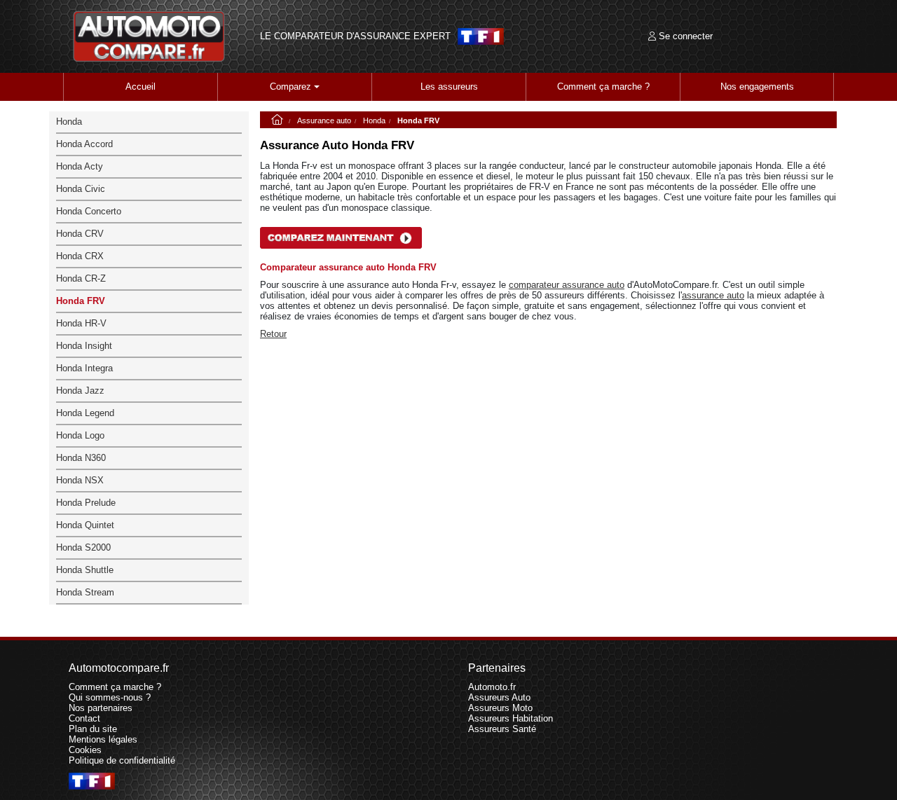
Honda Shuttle (85, 570)
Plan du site (93, 729)
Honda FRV (80, 301)
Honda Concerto (88, 211)
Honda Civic (80, 189)
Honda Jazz (80, 390)
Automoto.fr (492, 687)
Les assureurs (449, 86)
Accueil (140, 86)
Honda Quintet (85, 525)
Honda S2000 (83, 547)
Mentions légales (103, 739)
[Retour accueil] (149, 36)
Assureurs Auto (499, 697)
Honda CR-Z (81, 278)
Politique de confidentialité (122, 760)
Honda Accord (84, 144)
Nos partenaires (100, 708)
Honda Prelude (86, 502)
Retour (273, 334)
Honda (374, 120)
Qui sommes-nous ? (110, 697)
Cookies (85, 750)
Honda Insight (84, 345)
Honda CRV (80, 233)
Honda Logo (80, 435)
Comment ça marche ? (603, 86)
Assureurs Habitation (510, 718)
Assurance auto (324, 120)
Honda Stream (85, 592)
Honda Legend (85, 413)
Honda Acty (79, 166)
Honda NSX (80, 480)
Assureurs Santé (502, 729)
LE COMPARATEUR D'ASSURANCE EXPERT (355, 36)
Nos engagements (757, 86)
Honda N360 (81, 458)
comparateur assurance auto (566, 285)
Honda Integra (84, 368)
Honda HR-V (81, 323)
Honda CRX (80, 256)
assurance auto (713, 295)
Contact (84, 718)
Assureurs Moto (500, 708)
